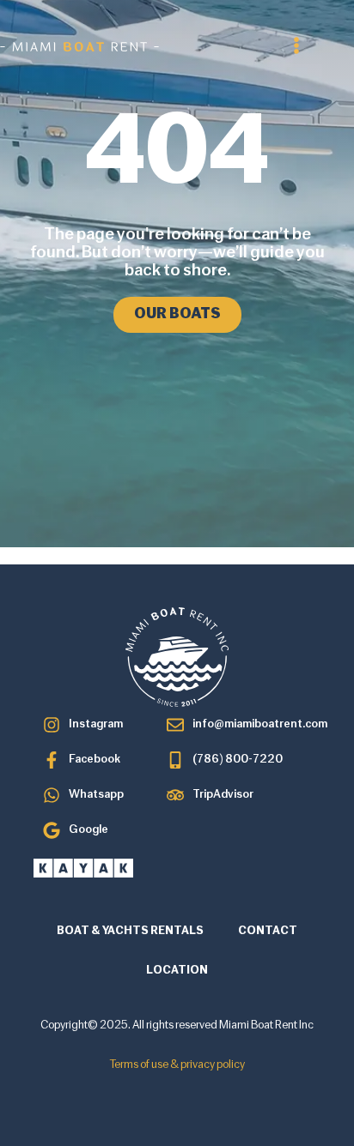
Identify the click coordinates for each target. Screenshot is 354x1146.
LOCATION (177, 970)
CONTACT (267, 931)
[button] (296, 45)
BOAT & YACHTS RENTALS (130, 931)
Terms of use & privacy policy (177, 1065)
